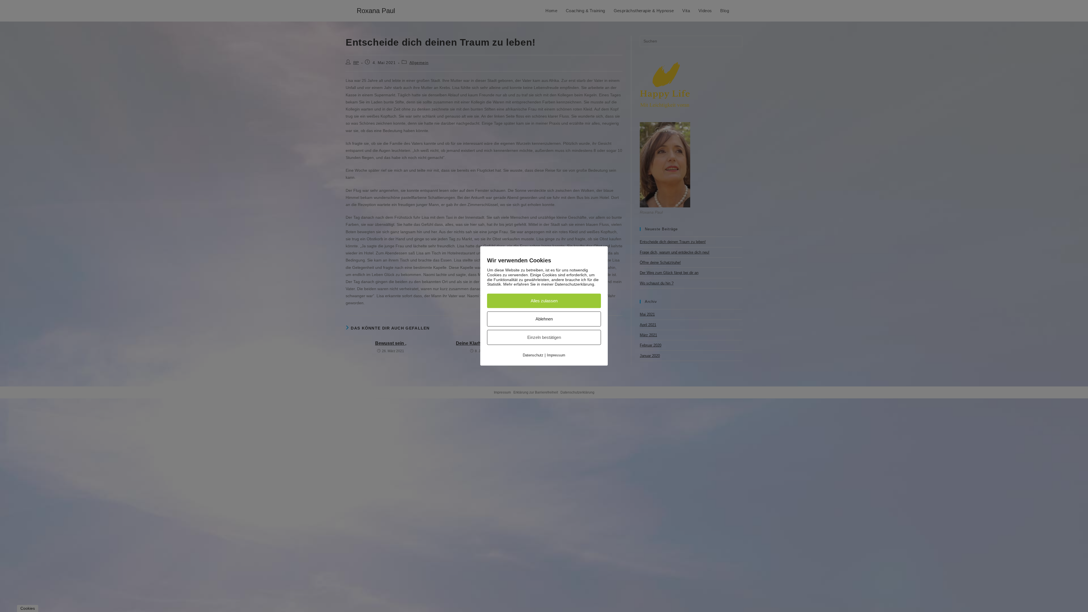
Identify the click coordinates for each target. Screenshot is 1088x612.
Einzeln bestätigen (544, 337)
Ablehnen (544, 319)
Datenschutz (533, 355)
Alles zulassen (544, 301)
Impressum (556, 355)
